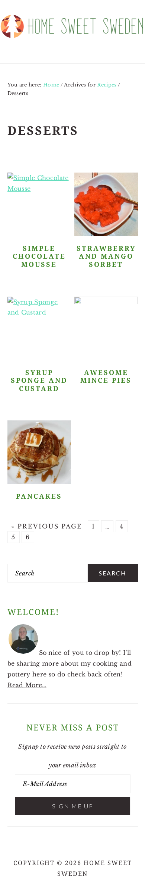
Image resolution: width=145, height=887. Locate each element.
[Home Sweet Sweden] (72, 40)
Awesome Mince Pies (106, 377)
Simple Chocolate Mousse (39, 256)
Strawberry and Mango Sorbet (106, 256)
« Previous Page (46, 526)
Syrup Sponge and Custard (39, 380)
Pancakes (39, 496)
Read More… (26, 685)
